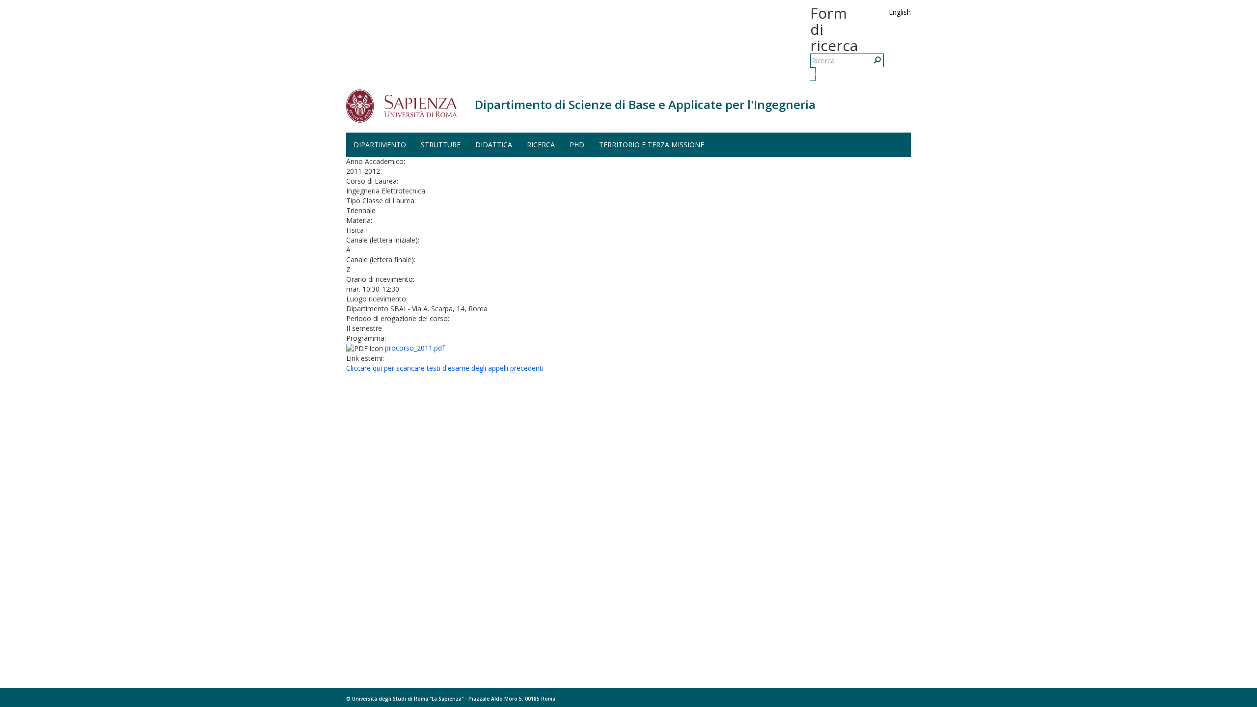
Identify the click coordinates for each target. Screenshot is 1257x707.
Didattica (493, 144)
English (900, 12)
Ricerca (814, 74)
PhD (577, 144)
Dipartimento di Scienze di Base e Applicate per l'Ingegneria (645, 104)
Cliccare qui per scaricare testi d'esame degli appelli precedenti (445, 368)
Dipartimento (380, 144)
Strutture (441, 144)
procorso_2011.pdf (414, 348)
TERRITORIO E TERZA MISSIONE (651, 144)
